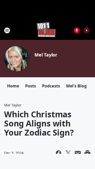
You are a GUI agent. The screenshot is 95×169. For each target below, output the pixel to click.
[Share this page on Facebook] (58, 153)
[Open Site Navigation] (7, 30)
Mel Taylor (45, 55)
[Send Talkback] (77, 30)
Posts (30, 86)
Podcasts (51, 86)
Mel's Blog (76, 86)
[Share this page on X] (68, 153)
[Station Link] (45, 30)
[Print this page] (87, 153)
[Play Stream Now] (87, 30)
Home (13, 86)
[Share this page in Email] (77, 153)
